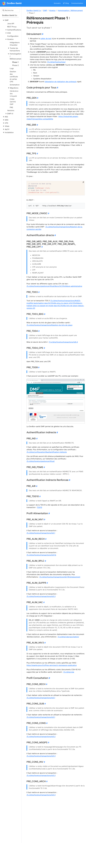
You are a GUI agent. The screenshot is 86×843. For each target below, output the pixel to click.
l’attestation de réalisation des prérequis (60, 82)
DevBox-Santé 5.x (34, 10)
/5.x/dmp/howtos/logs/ (56, 62)
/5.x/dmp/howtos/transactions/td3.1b (41, 555)
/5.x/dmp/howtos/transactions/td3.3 (41, 596)
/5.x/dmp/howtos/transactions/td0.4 (63, 342)
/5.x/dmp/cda (68, 672)
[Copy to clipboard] (83, 182)
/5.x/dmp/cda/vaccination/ (68, 637)
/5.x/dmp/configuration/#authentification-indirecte (47, 452)
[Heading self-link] (42, 34)
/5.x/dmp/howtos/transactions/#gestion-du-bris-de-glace (49, 325)
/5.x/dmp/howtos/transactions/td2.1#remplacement (59, 577)
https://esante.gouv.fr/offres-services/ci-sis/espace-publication (52, 665)
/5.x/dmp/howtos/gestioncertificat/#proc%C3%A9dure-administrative (54, 286)
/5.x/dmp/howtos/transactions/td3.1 (41, 698)
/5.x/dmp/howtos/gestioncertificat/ (41, 461)
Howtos (52, 10)
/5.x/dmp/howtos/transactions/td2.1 (41, 533)
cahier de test (45, 38)
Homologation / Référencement (70, 10)
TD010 (39, 507)
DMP (45, 10)
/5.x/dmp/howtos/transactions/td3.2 (41, 736)
